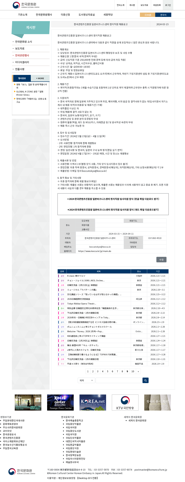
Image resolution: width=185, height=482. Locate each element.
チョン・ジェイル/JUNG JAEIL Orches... (86, 280)
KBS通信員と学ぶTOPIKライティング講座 (86, 335)
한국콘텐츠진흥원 (11, 437)
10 (133, 371)
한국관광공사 (9, 434)
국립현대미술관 (73, 451)
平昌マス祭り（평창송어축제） (81, 363)
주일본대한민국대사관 (14, 420)
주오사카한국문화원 (12, 427)
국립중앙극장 (72, 448)
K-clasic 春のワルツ (76, 275)
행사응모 (22, 78)
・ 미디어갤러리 (20, 62)
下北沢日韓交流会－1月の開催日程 (83, 359)
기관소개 (22, 14)
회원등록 (157, 5)
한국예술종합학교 (74, 420)
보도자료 (144, 5)
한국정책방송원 (73, 455)
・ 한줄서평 (18, 69)
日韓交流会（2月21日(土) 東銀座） (83, 285)
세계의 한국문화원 (137, 420)
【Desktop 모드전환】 (87, 478)
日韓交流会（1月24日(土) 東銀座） (83, 340)
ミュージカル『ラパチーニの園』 (82, 289)
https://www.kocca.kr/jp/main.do (94, 251)
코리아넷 (7, 431)
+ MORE (40, 78)
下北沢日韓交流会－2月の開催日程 (83, 312)
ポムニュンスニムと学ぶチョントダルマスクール (89, 326)
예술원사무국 (72, 462)
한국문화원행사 (44, 14)
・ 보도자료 (18, 48)
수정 (161, 259)
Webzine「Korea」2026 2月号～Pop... (85, 331)
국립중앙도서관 (73, 431)
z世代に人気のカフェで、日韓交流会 (84, 349)
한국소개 (120, 5)
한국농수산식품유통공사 (15, 444)
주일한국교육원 (10, 448)
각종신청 (65, 14)
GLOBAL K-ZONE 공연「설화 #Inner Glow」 (29, 93)
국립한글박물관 (73, 444)
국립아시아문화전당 (75, 458)
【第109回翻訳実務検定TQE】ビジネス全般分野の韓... (92, 322)
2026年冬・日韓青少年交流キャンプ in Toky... (88, 317)
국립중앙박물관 (73, 424)
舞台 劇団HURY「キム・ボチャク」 (83, 345)
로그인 (168, 5)
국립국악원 (71, 434)
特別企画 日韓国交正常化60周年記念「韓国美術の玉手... (92, 308)
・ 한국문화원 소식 (22, 41)
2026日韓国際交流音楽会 (78, 298)
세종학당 (108, 14)
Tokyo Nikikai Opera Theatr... (81, 303)
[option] (28, 403)
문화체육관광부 (10, 424)
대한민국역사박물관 (75, 441)
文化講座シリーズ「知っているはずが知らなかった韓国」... (94, 294)
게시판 (132, 5)
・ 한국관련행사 (20, 55)
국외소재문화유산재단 (14, 441)
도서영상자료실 (87, 14)
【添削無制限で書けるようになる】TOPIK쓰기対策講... (92, 354)
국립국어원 (71, 427)
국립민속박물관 (73, 437)
